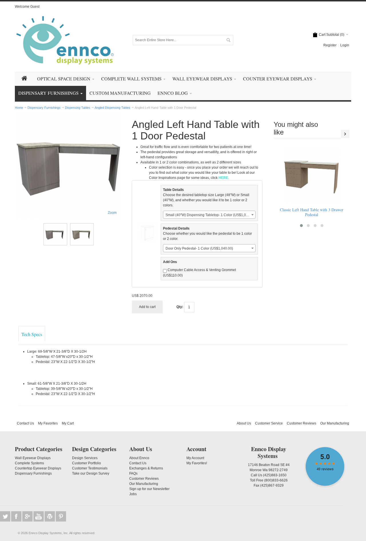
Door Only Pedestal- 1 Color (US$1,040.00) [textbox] (199, 248)
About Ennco (139, 458)
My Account (195, 458)
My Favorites (48, 423)
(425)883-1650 (275, 475)
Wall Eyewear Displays (33, 458)
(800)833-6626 (276, 480)
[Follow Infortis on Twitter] (5, 516)
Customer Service (269, 423)
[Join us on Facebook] (16, 516)
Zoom (112, 213)
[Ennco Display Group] (65, 40)
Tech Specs (31, 334)
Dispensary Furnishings (33, 473)
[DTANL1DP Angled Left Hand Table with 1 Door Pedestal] (55, 234)
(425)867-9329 (272, 485)
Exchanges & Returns (146, 468)
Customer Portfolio (86, 463)
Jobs (133, 494)
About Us (244, 423)
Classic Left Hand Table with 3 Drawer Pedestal (311, 212)
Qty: (179, 307)
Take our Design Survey (90, 473)
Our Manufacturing (334, 423)
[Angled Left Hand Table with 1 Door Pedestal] (68, 166)
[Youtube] (39, 516)
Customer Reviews (301, 423)
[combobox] (209, 215)
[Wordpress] (50, 516)
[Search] (228, 40)
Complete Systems (29, 463)
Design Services (85, 458)
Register (330, 45)
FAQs (133, 473)
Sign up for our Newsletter (149, 489)
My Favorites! (196, 463)
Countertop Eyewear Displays (38, 468)
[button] (301, 225)
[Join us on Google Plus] (27, 516)
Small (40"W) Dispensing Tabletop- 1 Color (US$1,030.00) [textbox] (210, 215)
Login (344, 45)
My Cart (68, 423)
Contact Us (25, 423)
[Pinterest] (61, 516)
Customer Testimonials (90, 468)
